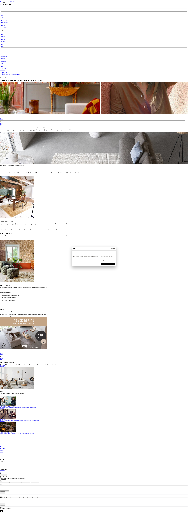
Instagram (1, 456)
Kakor (1, 472)
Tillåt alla (108, 263)
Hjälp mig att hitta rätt (21, 478)
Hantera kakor (2, 473)
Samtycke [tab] (79, 251)
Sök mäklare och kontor (17, 482)
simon (1, 117)
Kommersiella (6, 1)
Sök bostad (11, 482)
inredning (1, 119)
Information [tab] (94, 251)
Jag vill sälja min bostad (13, 478)
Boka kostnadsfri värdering (4, 0)
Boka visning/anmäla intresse (5, 482)
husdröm (1, 118)
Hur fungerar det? (3, 366)
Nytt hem (3, 73)
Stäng (10, 508)
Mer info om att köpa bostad (26, 482)
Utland (14, 1)
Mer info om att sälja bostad (35, 482)
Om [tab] (108, 251)
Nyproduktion (10, 1)
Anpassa (93, 263)
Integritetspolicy (2, 471)
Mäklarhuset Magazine (5, 72)
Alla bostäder (2, 470)
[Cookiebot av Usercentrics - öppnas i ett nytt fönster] (110, 248)
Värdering (2, 1)
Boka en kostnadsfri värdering (5, 478)
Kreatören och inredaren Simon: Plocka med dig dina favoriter (12, 74)
